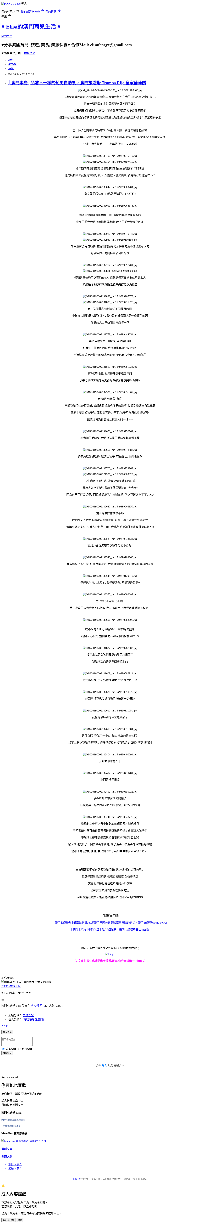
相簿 (11, 60)
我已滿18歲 (8, 1220)
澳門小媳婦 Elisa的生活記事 (13, 1120)
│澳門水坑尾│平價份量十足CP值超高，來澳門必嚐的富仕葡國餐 (110, 929)
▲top (4, 1025)
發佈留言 (7, 1053)
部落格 (12, 64)
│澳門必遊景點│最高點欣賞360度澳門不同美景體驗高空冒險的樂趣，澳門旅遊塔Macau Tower (110, 922)
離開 (20, 1220)
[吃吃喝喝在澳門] (33, 1019)
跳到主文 (6, 36)
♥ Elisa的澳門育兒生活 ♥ (31, 27)
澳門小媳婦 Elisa (11, 986)
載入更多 (7, 1032)
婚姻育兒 (29, 53)
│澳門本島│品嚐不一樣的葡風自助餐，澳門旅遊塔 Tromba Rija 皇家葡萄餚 (77, 83)
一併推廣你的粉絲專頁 (10, 1126)
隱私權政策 (129, 1179)
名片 (11, 68)
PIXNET (84, 1179)
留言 (42, 1005)
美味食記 (28, 1015)
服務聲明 (142, 1179)
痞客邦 (35, 1005)
